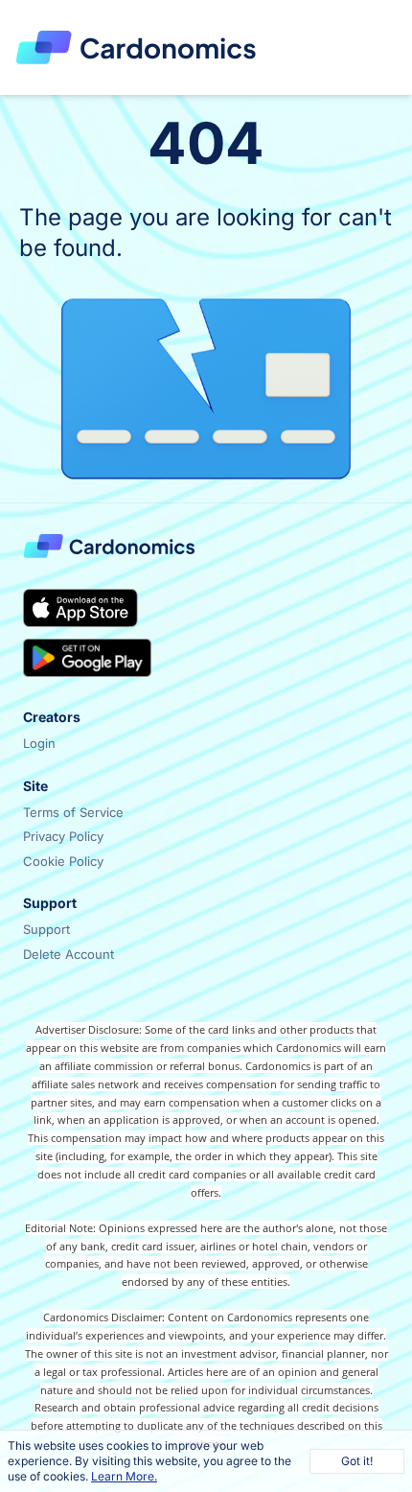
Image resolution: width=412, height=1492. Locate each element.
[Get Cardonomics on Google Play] (87, 658)
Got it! (357, 1461)
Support (46, 929)
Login (39, 743)
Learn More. (124, 1476)
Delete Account (68, 954)
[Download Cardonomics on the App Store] (80, 608)
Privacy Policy (63, 836)
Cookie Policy (63, 861)
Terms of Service (73, 812)
